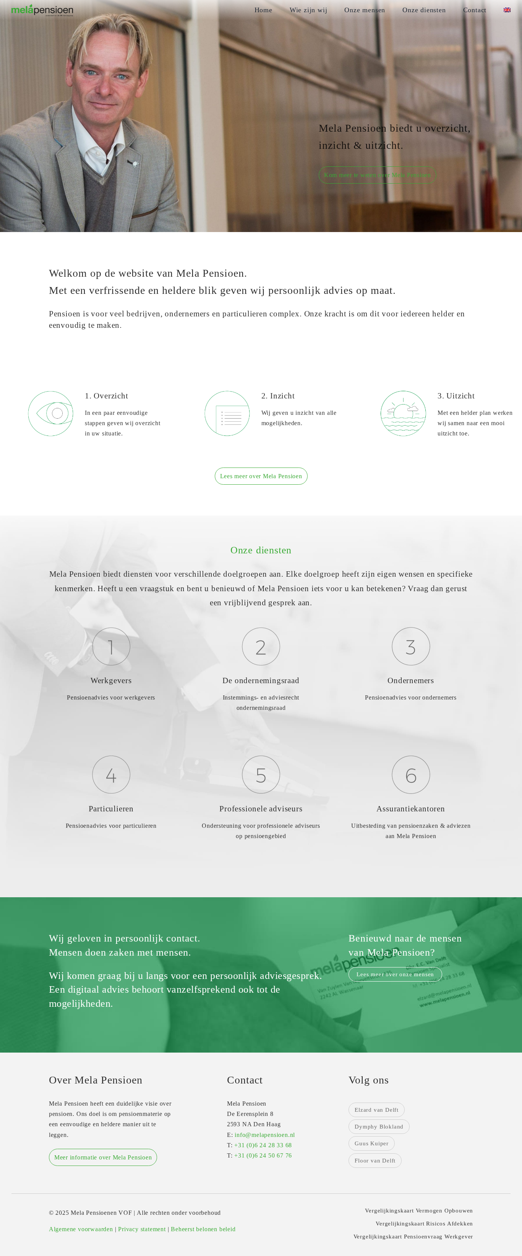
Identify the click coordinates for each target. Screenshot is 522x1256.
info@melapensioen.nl (265, 1135)
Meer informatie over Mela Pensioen (103, 1157)
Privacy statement (142, 1229)
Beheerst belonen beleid (203, 1229)
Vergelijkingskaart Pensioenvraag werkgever (413, 1236)
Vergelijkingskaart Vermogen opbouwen (419, 1211)
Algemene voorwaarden (81, 1229)
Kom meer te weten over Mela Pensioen (377, 175)
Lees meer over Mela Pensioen (261, 476)
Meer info (111, 715)
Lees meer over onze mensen (395, 974)
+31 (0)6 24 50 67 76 (263, 1155)
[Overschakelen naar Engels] (507, 10)
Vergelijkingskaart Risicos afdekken (424, 1224)
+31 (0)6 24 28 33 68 (263, 1145)
